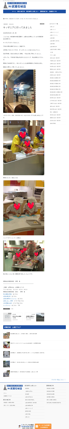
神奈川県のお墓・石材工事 (55, 109)
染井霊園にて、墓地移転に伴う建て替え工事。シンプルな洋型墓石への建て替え (27, 352)
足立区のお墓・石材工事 (55, 120)
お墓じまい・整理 (8, 300)
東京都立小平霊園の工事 (55, 83)
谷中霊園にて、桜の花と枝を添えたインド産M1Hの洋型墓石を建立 (25, 362)
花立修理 (27, 394)
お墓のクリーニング (54, 32)
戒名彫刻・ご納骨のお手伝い (56, 72)
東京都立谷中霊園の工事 (55, 89)
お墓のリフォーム (54, 35)
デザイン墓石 (53, 55)
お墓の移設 (52, 43)
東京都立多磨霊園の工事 (55, 80)
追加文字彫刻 (53, 123)
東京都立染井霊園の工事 (55, 86)
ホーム (5, 393)
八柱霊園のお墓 (7, 303)
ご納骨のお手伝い (29, 391)
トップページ (6, 305)
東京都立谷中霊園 (50, 391)
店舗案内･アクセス (8, 395)
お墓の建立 (52, 38)
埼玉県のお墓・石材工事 (55, 66)
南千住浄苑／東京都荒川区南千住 (54, 402)
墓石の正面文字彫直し (30, 399)
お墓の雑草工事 (53, 46)
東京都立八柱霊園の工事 (55, 77)
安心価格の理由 (7, 294)
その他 (42, 23)
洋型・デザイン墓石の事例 (9, 405)
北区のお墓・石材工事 (54, 57)
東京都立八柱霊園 (50, 388)
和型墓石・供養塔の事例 (9, 402)
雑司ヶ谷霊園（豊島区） (52, 399)
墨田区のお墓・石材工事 (55, 69)
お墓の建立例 (6, 296)
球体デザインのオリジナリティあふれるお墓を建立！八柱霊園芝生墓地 (26, 343)
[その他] (7, 315)
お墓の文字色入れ (29, 396)
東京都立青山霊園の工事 (55, 94)
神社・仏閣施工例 (54, 112)
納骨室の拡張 (28, 411)
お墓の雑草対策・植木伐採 (31, 402)
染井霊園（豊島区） (51, 396)
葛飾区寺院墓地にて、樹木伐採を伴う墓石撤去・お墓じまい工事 (24, 371)
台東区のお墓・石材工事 (55, 63)
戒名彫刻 (27, 388)
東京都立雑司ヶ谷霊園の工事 (56, 92)
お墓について (53, 29)
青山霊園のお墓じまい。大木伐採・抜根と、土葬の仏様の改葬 (24, 333)
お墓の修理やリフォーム (10, 298)
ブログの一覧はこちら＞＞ (58, 379)
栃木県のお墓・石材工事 (55, 97)
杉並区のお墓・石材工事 (55, 75)
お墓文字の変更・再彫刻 (55, 49)
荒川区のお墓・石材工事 (55, 114)
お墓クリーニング (29, 408)
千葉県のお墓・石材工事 (55, 60)
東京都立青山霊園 (50, 394)
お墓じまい (52, 26)
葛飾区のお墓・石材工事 (55, 117)
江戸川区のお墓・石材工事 (55, 100)
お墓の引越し (28, 414)
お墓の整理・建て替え (54, 40)
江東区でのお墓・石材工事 (55, 103)
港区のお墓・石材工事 (54, 106)
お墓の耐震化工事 (29, 405)
